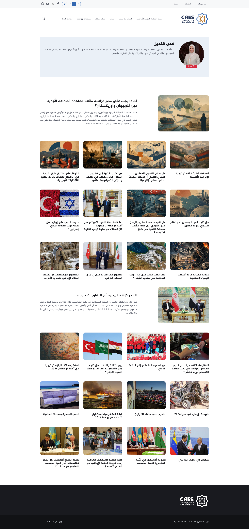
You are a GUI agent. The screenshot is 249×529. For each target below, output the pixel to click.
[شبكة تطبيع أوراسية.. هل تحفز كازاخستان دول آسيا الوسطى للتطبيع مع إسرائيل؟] (59, 441)
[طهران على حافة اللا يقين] (146, 395)
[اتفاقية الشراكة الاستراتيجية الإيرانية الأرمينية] (189, 155)
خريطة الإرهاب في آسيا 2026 (191, 414)
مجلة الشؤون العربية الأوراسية (149, 19)
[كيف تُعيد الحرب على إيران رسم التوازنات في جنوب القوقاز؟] (146, 256)
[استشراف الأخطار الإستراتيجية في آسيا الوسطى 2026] (59, 346)
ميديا (176, 4)
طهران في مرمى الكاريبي (194, 460)
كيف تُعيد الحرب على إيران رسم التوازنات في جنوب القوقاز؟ (147, 276)
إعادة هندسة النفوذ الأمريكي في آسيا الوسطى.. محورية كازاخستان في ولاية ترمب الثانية (103, 225)
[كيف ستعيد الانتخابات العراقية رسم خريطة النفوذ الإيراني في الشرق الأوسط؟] (102, 441)
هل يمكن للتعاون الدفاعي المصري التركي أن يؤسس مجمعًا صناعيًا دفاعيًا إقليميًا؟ (147, 177)
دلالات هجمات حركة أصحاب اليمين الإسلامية (193, 276)
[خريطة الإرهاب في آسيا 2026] (189, 395)
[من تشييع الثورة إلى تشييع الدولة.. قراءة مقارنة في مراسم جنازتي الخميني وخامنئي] (102, 155)
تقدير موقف (100, 19)
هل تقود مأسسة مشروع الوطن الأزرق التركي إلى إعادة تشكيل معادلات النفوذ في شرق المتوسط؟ (148, 227)
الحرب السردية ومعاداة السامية (61, 414)
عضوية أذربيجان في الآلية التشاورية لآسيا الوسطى (150, 461)
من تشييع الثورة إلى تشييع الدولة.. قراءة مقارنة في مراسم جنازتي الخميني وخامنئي (104, 177)
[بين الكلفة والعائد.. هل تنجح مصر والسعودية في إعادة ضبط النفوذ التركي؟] (102, 346)
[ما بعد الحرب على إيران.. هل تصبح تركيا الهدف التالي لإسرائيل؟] (59, 203)
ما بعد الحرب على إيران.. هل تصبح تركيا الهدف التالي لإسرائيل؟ (62, 225)
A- (78, 4)
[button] (43, 19)
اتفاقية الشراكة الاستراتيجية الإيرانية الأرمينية (192, 175)
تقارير (112, 19)
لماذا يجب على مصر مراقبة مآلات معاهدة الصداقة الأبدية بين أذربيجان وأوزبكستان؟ (92, 103)
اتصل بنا (46, 522)
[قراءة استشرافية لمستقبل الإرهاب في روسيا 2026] (102, 395)
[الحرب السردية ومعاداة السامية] (59, 395)
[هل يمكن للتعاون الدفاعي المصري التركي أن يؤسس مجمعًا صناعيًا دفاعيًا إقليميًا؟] (146, 155)
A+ (70, 4)
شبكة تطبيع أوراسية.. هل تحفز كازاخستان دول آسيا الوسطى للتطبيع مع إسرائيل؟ (61, 463)
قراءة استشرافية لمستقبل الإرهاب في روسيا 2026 (107, 416)
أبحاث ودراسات (125, 19)
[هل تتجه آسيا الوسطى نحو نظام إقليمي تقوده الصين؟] (189, 203)
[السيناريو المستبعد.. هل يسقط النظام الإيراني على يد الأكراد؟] (59, 256)
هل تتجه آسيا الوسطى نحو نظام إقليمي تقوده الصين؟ (189, 224)
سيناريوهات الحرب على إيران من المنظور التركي (103, 276)
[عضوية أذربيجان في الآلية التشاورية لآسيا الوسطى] (146, 441)
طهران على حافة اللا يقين (150, 414)
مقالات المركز (67, 19)
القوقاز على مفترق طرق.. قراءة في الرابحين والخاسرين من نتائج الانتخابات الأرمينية (60, 177)
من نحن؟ (57, 522)
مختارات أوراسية (83, 19)
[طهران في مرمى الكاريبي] (189, 441)
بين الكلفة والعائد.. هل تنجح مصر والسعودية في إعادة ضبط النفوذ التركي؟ (104, 368)
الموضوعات (202, 4)
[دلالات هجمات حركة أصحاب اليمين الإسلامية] (189, 256)
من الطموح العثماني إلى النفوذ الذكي (147, 367)
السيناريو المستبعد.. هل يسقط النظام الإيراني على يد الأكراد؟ (61, 276)
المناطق (188, 4)
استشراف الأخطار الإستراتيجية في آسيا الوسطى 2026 (62, 367)
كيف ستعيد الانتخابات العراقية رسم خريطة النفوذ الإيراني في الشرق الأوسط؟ (104, 463)
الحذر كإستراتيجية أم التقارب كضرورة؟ (107, 295)
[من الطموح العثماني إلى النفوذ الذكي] (146, 346)
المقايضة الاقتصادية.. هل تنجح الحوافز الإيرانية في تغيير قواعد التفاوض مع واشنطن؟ (190, 368)
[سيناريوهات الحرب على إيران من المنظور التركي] (102, 256)
